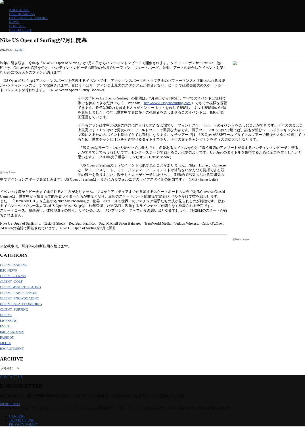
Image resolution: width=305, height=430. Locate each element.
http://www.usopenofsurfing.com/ (167, 103)
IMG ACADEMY (12, 332)
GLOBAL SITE (20, 30)
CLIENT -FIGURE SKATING (20, 287)
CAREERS (17, 416)
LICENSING (9, 320)
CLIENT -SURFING (14, 309)
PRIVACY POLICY (23, 424)
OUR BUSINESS (22, 14)
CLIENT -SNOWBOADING (19, 298)
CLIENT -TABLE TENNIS (18, 293)
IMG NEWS (8, 270)
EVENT (19, 49)
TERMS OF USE (21, 420)
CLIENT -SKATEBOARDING (21, 304)
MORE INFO (10, 404)
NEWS (14, 22)
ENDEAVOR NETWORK (28, 18)
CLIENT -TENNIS (13, 276)
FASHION (7, 337)
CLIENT (6, 315)
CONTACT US (11, 377)
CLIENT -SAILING (13, 265)
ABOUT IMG (19, 10)
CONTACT (17, 26)
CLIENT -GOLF (11, 281)
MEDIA (5, 343)
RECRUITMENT (12, 348)
